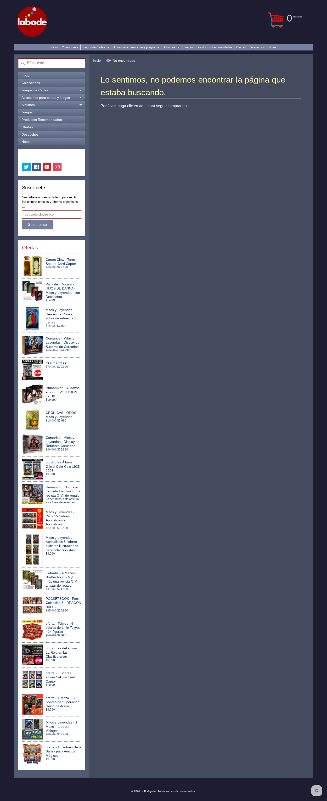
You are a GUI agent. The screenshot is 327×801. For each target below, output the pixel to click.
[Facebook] (36, 167)
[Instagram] (57, 167)
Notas (272, 47)
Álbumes (169, 47)
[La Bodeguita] (32, 22)
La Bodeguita (148, 791)
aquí (143, 106)
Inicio (54, 47)
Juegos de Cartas (93, 47)
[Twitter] (26, 167)
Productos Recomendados (214, 47)
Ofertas (241, 47)
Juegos (188, 47)
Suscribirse (37, 224)
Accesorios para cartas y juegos (134, 47)
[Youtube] (47, 167)
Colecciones (70, 47)
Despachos (257, 47)
